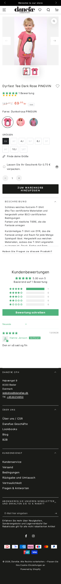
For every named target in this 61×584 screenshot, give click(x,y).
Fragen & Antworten (15, 488)
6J (38, 141)
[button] (48, 10)
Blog (5, 434)
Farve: (6, 111)
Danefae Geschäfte (15, 424)
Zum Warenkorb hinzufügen (30, 189)
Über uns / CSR (12, 418)
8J (5, 149)
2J (5, 141)
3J (13, 141)
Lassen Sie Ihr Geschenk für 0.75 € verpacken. (28, 166)
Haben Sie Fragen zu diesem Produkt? (27, 251)
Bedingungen (11, 472)
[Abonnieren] (57, 513)
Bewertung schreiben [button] (30, 312)
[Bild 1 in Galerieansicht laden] (26, 71)
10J (14, 149)
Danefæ (15, 561)
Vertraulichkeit (12, 483)
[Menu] (4, 10)
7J (46, 141)
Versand (7, 467)
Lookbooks (9, 429)
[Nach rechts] (56, 3)
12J (23, 149)
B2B (5, 439)
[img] (10, 333)
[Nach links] (5, 3)
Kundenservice (11, 461)
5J (30, 141)
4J (22, 141)
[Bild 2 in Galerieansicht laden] (34, 71)
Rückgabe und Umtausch (18, 477)
